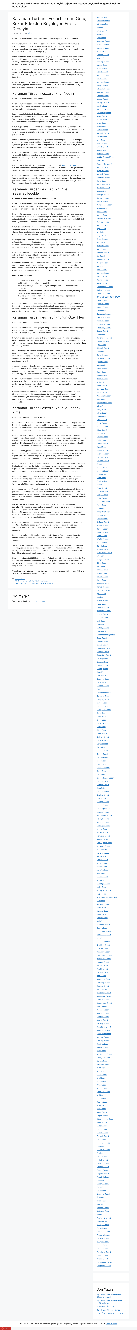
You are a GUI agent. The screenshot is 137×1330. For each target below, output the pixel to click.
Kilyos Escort (102, 730)
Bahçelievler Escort (104, 164)
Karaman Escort (20, 579)
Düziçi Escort (102, 410)
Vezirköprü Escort (104, 1218)
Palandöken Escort (104, 955)
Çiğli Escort (101, 345)
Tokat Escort (102, 1157)
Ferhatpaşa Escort (104, 491)
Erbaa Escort (102, 430)
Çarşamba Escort (104, 314)
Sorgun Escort (102, 1116)
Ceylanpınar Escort (104, 338)
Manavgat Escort (103, 826)
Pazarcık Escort (103, 966)
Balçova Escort (103, 171)
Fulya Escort (101, 508)
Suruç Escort (102, 1122)
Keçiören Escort (103, 706)
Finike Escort (102, 498)
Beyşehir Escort (103, 225)
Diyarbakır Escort (103, 389)
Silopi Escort (102, 1081)
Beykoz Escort (102, 215)
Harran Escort (102, 577)
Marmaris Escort (103, 836)
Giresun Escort (103, 532)
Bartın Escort (102, 181)
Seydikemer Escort (104, 1054)
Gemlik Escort (102, 525)
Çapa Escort (101, 311)
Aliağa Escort (102, 79)
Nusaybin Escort (103, 925)
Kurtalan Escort (103, 785)
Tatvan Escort (102, 1133)
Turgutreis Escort (103, 1177)
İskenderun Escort (104, 611)
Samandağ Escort (104, 993)
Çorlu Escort (101, 352)
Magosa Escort (103, 812)
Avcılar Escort (102, 137)
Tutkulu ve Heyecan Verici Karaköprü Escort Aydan (32, 581)
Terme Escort (102, 1146)
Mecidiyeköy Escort (104, 843)
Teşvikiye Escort (103, 1150)
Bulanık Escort (102, 276)
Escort (99, 464)
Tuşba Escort (102, 1187)
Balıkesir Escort (103, 174)
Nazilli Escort (102, 908)
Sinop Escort (102, 1088)
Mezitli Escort (102, 873)
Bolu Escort (101, 249)
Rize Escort (101, 976)
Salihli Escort (102, 989)
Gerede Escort (102, 529)
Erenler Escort (102, 444)
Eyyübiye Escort (103, 481)
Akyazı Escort (102, 68)
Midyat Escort (102, 877)
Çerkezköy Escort (104, 328)
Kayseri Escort (102, 703)
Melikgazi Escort (103, 846)
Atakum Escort (102, 130)
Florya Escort (102, 505)
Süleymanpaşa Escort (105, 1119)
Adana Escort (102, 17)
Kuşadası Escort (103, 792)
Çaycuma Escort (103, 317)
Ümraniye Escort (103, 1194)
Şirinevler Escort (103, 1092)
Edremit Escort (102, 416)
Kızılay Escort (102, 747)
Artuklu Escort (102, 120)
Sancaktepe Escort (104, 1003)
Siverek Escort (102, 1102)
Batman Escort (102, 191)
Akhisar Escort (102, 58)
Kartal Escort (102, 682)
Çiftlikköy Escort (103, 341)
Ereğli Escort (102, 440)
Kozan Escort (102, 771)
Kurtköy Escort (102, 788)
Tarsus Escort (102, 1129)
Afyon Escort (102, 31)
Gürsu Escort (102, 563)
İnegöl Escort (102, 604)
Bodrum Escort (103, 246)
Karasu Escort (102, 665)
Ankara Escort (102, 99)
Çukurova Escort (103, 358)
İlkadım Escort (102, 601)
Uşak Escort (101, 1204)
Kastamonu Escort (104, 693)
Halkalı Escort (102, 573)
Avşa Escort (101, 140)
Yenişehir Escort (103, 1235)
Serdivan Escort (103, 1044)
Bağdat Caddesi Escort (106, 157)
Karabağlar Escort (104, 648)
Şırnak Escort (102, 1105)
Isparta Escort (102, 614)
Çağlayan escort (103, 290)
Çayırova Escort (103, 321)
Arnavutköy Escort (104, 113)
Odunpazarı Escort (104, 931)
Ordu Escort (101, 938)
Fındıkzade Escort (104, 502)
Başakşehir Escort (104, 184)
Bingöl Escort (102, 236)
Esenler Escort (102, 468)
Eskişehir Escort (103, 474)
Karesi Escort (102, 672)
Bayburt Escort (103, 198)
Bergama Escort (103, 208)
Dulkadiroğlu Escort (104, 403)
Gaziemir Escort (103, 515)
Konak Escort (102, 761)
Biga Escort (101, 229)
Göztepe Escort (103, 549)
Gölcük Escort (102, 539)
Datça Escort (102, 369)
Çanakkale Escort (104, 294)
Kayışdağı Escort (103, 699)
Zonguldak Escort (104, 1266)
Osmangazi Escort (104, 948)
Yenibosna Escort (104, 1232)
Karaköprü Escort (103, 659)
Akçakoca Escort (103, 48)
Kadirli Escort (102, 624)
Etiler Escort (101, 478)
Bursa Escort (102, 283)
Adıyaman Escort (103, 24)
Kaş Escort (101, 689)
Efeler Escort (102, 420)
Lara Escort (101, 798)
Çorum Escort (102, 355)
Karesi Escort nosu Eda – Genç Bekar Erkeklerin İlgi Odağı (34, 583)
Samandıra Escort (104, 996)
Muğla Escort (102, 887)
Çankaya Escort (103, 304)
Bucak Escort (102, 270)
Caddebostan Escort (105, 287)
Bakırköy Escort (103, 167)
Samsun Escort (103, 1000)
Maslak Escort (102, 839)
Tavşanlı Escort (103, 1136)
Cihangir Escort (103, 348)
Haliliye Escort (102, 570)
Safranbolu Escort (104, 979)
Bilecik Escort (102, 232)
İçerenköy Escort (103, 590)
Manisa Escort (102, 829)
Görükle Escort (102, 546)
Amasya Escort (103, 92)
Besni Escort (102, 212)
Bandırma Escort (103, 178)
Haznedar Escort (103, 583)
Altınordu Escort (103, 89)
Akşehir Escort (102, 65)
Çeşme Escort (102, 331)
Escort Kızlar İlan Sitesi (106, 1307)
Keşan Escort (102, 720)
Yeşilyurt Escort (103, 1242)
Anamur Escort (103, 96)
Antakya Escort (103, 103)
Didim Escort (102, 386)
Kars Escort (101, 676)
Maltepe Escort (103, 822)
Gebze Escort (102, 519)
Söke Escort (101, 1109)
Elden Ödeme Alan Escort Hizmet (110, 1313)
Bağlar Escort (102, 161)
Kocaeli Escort (102, 754)
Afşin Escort (101, 27)
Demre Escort (102, 375)
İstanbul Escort (103, 618)
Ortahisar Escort (103, 945)
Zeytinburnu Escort (104, 1262)
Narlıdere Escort (103, 904)
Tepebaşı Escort (103, 1143)
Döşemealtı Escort (104, 396)
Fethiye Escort (102, 495)
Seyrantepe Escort (104, 1064)
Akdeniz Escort (103, 55)
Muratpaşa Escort (104, 890)
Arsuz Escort (102, 116)
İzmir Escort (101, 621)
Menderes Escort (103, 850)
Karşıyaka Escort (103, 679)
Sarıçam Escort (103, 1013)
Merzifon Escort (103, 870)
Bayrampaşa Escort (104, 205)
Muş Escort (101, 894)
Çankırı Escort (102, 307)
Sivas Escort (102, 1099)
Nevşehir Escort (103, 911)
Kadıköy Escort (103, 628)
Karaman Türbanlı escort (72, 165)
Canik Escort (102, 300)
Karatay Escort (102, 669)
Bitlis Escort (101, 242)
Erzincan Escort (103, 457)
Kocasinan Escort (103, 757)
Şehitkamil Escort (104, 1030)
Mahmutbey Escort (104, 815)
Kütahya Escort (103, 795)
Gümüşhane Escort (104, 553)
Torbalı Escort (102, 1160)
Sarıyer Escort (102, 1020)
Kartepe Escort (103, 686)
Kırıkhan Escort (103, 737)
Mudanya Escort (103, 884)
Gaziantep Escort (103, 512)
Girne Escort (102, 536)
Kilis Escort (101, 727)
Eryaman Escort (103, 454)
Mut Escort (101, 901)
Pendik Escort (102, 969)
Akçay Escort (102, 51)
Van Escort (101, 1215)
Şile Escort (101, 1071)
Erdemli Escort (102, 437)
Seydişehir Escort (104, 1058)
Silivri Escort (101, 1078)
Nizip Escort (101, 921)
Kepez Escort (102, 717)
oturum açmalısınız (38, 601)
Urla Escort (101, 1201)
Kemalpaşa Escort (104, 710)
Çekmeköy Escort (104, 324)
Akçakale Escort (103, 45)
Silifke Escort (102, 1075)
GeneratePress (111, 1324)
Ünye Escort (101, 1197)
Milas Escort (101, 880)
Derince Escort (102, 382)
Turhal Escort (102, 1180)
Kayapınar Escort (103, 696)
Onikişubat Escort (104, 935)
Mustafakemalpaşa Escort (107, 897)
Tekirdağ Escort (103, 1139)
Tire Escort (101, 1153)
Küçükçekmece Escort (105, 778)
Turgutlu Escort (103, 1174)
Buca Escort (101, 266)
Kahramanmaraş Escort (106, 635)
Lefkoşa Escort (103, 802)
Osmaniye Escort (103, 952)
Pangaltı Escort (103, 962)
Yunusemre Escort (104, 1255)
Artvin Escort (102, 123)
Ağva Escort (101, 38)
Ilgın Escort (101, 597)
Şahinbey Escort (103, 983)
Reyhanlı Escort (103, 972)
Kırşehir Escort (102, 744)
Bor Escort (101, 256)
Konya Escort (102, 764)
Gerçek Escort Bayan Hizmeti (108, 1310)
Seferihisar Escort (104, 1027)
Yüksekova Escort (104, 1252)
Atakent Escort (102, 126)
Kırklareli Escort (103, 740)
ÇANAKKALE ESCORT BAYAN (108, 297)
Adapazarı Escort (103, 21)
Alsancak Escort (103, 82)
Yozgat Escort (102, 1249)
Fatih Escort (101, 485)
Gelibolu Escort (103, 522)
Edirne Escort (102, 413)
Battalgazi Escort (103, 195)
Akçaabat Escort (103, 41)
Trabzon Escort (103, 1167)
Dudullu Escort (102, 399)
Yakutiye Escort (103, 1225)
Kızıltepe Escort (103, 751)
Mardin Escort (102, 832)
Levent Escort (102, 805)
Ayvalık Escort (102, 147)
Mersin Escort (102, 863)
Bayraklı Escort (103, 201)
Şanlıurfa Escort (103, 1006)
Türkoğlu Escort (103, 1184)
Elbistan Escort (103, 427)
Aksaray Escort (103, 62)
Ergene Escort (102, 450)
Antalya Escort (102, 106)
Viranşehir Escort (103, 1221)
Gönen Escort (102, 543)
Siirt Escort (101, 1068)
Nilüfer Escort (102, 918)
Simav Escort (102, 1085)
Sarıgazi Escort (103, 1017)
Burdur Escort (102, 280)
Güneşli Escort (102, 556)
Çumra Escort (102, 362)
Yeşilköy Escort (103, 1238)
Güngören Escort (103, 560)
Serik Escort (101, 1051)
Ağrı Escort (101, 34)
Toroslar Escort (103, 1163)
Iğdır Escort (101, 594)
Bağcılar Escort (103, 154)
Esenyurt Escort (103, 471)
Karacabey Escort (104, 655)
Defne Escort (102, 372)
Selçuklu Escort (103, 1037)
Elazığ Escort (102, 423)
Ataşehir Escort (103, 133)
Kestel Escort (102, 723)
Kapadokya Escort (104, 641)
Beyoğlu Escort (103, 222)
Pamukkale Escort (104, 959)
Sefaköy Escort (103, 1024)
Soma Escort (102, 1112)
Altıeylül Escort (103, 85)
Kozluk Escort (102, 775)
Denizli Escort (102, 379)
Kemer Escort (102, 713)
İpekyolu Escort (103, 607)
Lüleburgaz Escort (104, 809)
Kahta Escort (102, 638)
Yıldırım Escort (102, 1245)
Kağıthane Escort (103, 631)
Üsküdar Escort (103, 1208)
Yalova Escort (102, 1228)
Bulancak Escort (103, 273)
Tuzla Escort (102, 1191)
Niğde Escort (102, 914)
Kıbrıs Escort (102, 734)
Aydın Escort (102, 143)
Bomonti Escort (103, 253)
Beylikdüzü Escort (104, 219)
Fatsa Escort (102, 488)
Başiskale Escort (103, 188)
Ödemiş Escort (102, 928)
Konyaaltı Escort (103, 768)
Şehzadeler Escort (104, 1034)
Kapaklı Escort (102, 645)
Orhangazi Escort (103, 942)
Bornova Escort (103, 259)
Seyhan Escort (102, 1061)
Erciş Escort (101, 433)
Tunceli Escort (102, 1170)
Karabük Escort (103, 652)
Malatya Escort (103, 819)
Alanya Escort (102, 72)
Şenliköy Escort (103, 1041)
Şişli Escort (101, 1095)
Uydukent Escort (103, 1211)
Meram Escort (102, 860)
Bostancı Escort (103, 263)
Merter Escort (102, 867)
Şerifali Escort (102, 1047)
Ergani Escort (102, 447)
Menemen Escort (103, 853)
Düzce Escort (102, 406)
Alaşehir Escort (103, 75)
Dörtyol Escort (102, 392)
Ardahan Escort (103, 109)
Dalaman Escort (103, 365)
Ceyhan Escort (102, 334)
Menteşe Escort (103, 856)
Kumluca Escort (103, 781)
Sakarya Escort (103, 986)
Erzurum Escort (103, 461)
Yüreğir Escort (102, 1259)
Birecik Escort (102, 239)
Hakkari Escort (102, 566)
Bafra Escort (102, 150)
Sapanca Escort (103, 1010)
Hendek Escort (103, 587)
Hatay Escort (102, 580)
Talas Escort (102, 1126)
